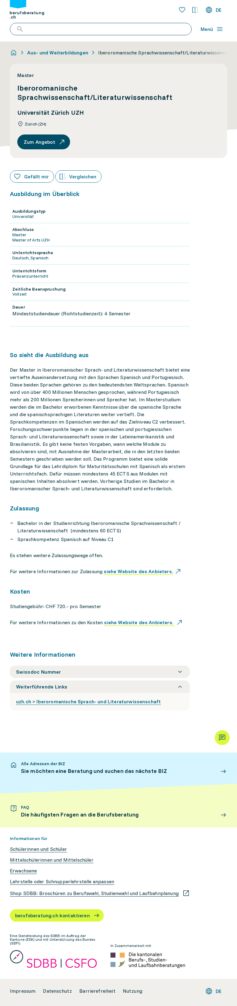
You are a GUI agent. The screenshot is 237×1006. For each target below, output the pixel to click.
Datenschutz (57, 991)
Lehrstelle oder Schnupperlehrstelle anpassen (62, 882)
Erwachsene (23, 871)
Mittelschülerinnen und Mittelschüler (52, 860)
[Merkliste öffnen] (182, 10)
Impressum (22, 991)
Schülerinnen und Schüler (38, 849)
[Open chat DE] (222, 737)
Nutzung (132, 991)
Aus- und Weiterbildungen (57, 52)
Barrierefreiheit (97, 991)
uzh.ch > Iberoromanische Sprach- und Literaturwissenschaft (88, 701)
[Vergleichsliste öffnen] (195, 10)
